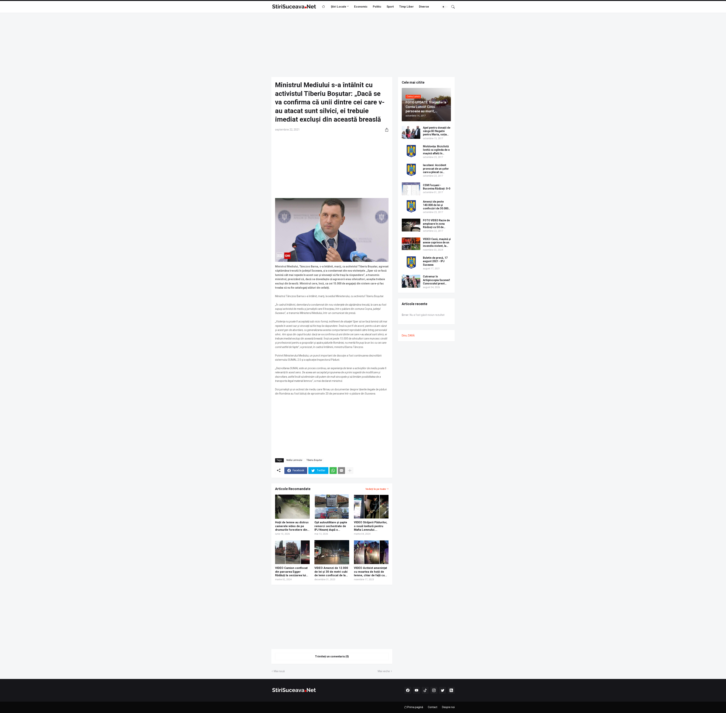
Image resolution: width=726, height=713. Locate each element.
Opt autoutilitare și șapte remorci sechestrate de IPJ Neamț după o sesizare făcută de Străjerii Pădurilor (330, 526)
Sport (390, 6)
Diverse (424, 6)
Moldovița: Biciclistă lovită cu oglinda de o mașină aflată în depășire (436, 150)
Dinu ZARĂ (408, 335)
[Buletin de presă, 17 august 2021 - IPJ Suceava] (411, 262)
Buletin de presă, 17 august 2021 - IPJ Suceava (435, 261)
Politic (377, 6)
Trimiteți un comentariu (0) (332, 656)
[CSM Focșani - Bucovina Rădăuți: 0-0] (411, 188)
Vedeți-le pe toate (375, 489)
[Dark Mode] (444, 7)
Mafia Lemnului (294, 460)
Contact (432, 707)
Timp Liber (406, 6)
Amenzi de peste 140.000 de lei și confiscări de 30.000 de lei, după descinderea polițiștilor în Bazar (435, 205)
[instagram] (433, 690)
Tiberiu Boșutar (314, 460)
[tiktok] (425, 690)
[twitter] (442, 690)
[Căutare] (451, 7)
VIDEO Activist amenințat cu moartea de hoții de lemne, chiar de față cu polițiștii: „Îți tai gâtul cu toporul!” (370, 571)
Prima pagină (415, 707)
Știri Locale (338, 6)
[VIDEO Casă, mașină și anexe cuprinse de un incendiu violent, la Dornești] (411, 243)
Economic (361, 6)
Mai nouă (279, 671)
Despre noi (448, 707)
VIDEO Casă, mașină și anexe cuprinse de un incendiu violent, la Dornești (437, 243)
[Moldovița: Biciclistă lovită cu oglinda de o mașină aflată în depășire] (411, 151)
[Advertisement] (363, 44)
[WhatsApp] (333, 470)
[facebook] (407, 690)
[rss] (451, 690)
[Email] (341, 470)
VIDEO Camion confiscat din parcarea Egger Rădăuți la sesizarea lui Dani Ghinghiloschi (291, 571)
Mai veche (384, 671)
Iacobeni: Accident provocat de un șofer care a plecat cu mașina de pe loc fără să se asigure (436, 169)
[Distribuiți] (385, 130)
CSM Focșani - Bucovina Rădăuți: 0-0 (436, 187)
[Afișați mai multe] (349, 470)
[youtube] (416, 690)
